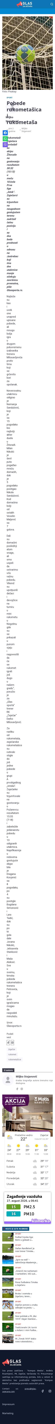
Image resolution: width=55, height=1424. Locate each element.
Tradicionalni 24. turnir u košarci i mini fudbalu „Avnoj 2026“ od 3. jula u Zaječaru (26, 1329)
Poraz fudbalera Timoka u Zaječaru (26, 1283)
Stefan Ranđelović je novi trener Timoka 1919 (24, 1249)
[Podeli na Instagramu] (12, 1042)
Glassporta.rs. (15, 290)
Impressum (8, 1404)
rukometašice (14, 1059)
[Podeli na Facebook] (8, 1042)
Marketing (7, 1413)
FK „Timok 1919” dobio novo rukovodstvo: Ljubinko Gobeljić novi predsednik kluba (25, 1340)
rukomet (12, 1054)
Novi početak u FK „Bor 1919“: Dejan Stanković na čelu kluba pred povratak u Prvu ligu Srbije (26, 1317)
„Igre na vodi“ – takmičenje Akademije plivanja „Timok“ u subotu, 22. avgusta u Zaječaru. (25, 1261)
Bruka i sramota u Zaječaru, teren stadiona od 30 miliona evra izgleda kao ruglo (26, 1295)
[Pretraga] (52, 4)
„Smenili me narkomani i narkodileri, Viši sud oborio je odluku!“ (26, 1272)
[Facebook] (17, 1089)
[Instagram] (21, 1089)
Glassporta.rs (14, 1025)
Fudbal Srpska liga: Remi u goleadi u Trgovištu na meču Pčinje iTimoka (24, 1238)
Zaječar (11, 1049)
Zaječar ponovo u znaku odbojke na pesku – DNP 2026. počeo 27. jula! (26, 1306)
